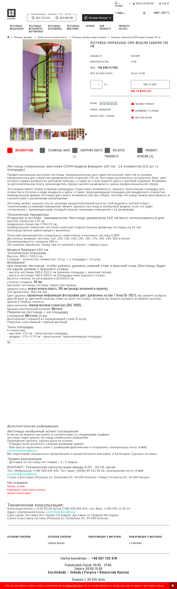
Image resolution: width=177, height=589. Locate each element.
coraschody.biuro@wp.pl (22, 450)
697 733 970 (43, 17)
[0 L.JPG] (22, 134)
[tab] (23, 153)
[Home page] (15, 14)
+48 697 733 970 (104, 558)
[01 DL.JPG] (30, 134)
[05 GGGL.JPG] (55, 134)
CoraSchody (105, 109)
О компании (135, 543)
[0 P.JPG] (14, 134)
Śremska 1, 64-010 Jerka (88, 579)
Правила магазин (56, 543)
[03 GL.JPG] (47, 134)
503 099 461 (66, 17)
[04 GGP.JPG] (64, 134)
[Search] (144, 13)
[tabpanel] (88, 330)
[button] (142, 104)
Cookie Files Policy (74, 585)
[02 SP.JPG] (39, 134)
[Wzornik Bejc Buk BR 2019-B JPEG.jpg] (80, 134)
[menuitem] (16, 27)
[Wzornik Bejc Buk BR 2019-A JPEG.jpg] (72, 134)
